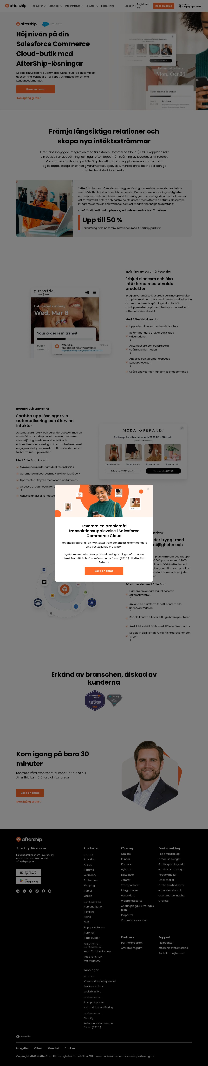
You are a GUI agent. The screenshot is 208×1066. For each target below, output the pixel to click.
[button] (148, 489)
